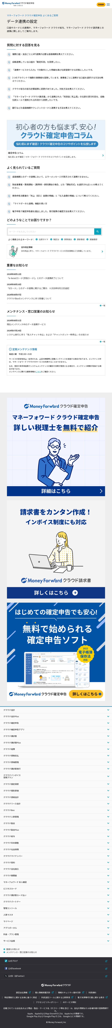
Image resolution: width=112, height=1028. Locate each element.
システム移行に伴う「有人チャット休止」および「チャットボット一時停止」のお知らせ (48, 334)
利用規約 (92, 992)
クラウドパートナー (12, 901)
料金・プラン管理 (11, 934)
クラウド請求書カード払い (14, 895)
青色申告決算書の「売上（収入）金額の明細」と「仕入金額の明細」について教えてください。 (56, 195)
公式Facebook (14, 968)
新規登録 (101, 4)
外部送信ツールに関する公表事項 (55, 997)
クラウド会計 (9, 710)
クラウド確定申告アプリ (13, 729)
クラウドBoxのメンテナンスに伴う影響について (29, 298)
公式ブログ (13, 961)
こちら (38, 371)
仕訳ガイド (43, 239)
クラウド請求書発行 (12, 768)
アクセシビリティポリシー (47, 1002)
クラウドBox (8, 810)
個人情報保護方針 (42, 992)
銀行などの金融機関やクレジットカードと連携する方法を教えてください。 (47, 107)
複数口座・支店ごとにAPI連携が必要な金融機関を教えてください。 (43, 53)
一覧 (103, 305)
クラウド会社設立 (11, 869)
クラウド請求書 (10, 736)
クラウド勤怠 (9, 823)
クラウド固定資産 (11, 784)
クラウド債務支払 (11, 755)
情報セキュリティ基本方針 (69, 992)
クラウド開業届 (10, 875)
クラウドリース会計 (11, 803)
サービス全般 (9, 940)
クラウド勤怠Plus (11, 829)
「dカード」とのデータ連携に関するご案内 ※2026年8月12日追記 (38, 288)
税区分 (56, 239)
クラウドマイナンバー (13, 856)
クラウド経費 (9, 749)
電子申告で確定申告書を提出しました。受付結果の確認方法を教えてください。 (49, 211)
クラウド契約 (9, 862)
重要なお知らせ (13, 949)
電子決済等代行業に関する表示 (91, 997)
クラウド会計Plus (11, 716)
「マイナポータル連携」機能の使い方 (29, 203)
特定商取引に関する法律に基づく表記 (20, 997)
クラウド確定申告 (11, 723)
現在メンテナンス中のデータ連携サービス (26, 324)
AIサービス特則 (69, 1002)
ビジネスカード (10, 888)
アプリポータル (10, 927)
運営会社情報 (21, 992)
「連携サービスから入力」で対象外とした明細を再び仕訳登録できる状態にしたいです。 (53, 69)
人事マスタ (8, 914)
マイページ (8, 921)
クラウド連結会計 (11, 797)
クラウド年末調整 (11, 842)
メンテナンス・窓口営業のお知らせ (21, 952)
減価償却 (93, 239)
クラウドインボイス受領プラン (12, 776)
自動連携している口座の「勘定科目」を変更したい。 (36, 61)
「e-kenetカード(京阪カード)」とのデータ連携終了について (35, 278)
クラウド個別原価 (11, 790)
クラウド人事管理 (11, 816)
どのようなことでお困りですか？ (29, 220)
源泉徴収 (81, 239)
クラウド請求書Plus (12, 742)
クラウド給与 (9, 836)
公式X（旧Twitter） (17, 976)
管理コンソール (10, 908)
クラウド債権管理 (11, 762)
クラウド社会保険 (11, 849)
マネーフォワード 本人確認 (15, 882)
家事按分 (68, 239)
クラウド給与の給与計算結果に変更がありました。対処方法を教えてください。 (49, 88)
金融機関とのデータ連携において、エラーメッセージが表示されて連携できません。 (51, 176)
